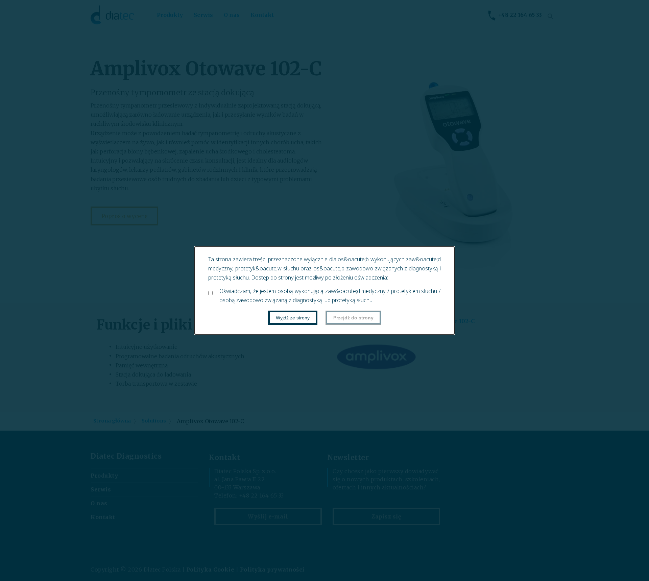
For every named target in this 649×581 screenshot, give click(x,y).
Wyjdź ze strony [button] (293, 317)
